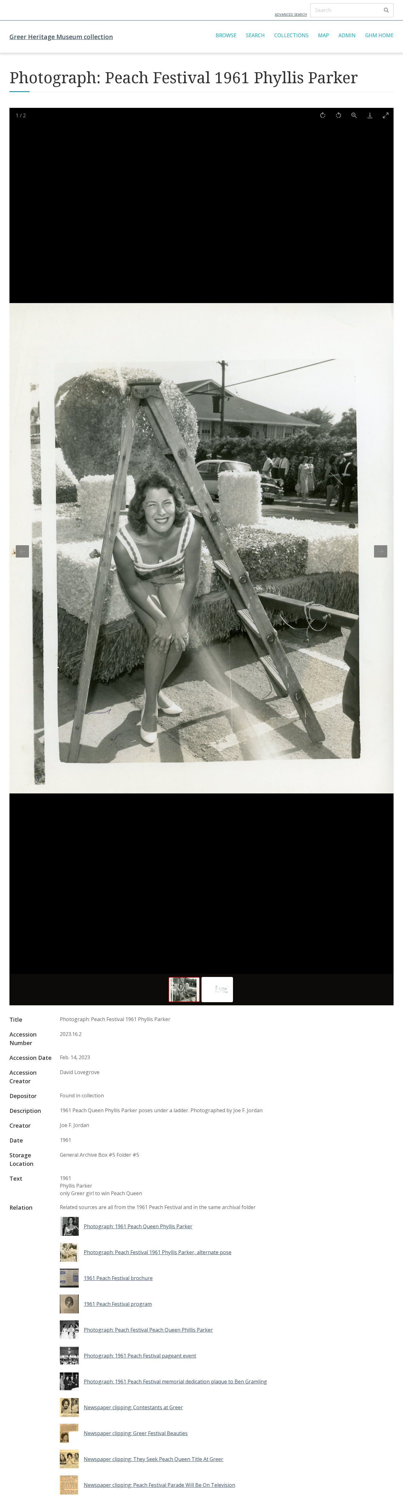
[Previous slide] (22, 551)
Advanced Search (291, 14)
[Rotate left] (338, 115)
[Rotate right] (323, 115)
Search (255, 35)
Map (323, 35)
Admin (347, 35)
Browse (226, 35)
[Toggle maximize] (386, 115)
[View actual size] (354, 115)
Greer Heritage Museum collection (61, 36)
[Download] (370, 115)
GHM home (379, 35)
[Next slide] (380, 551)
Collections (291, 35)
